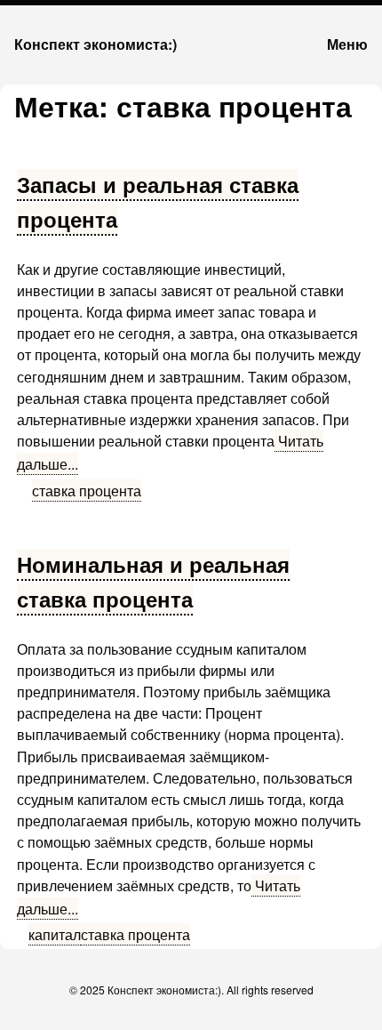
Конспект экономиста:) (95, 44)
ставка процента (86, 490)
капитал (54, 934)
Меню (347, 44)
